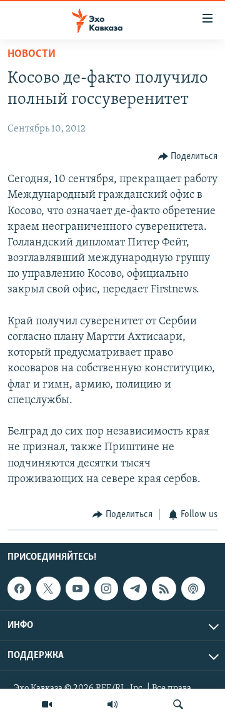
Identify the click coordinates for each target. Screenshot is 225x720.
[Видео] (47, 704)
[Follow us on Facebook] (19, 588)
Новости (32, 54)
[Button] (188, 156)
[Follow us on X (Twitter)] (48, 588)
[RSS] (164, 588)
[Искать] (178, 704)
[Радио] (112, 704)
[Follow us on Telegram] (135, 588)
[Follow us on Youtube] (77, 588)
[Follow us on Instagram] (106, 588)
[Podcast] (193, 588)
